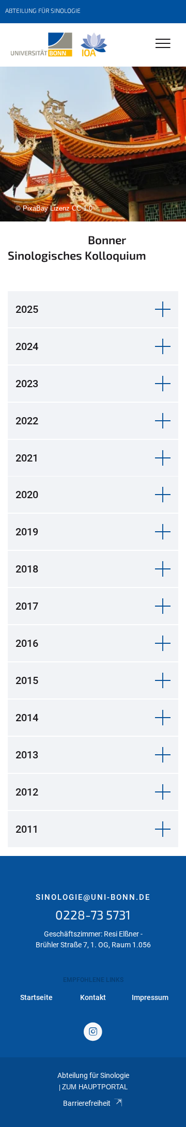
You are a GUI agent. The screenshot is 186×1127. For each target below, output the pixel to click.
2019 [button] (27, 532)
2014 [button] (27, 717)
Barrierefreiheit (87, 1103)
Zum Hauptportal (95, 1087)
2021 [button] (27, 458)
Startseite (36, 997)
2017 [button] (27, 606)
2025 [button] (27, 309)
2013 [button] (27, 755)
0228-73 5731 (93, 914)
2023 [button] (27, 383)
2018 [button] (27, 569)
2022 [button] (27, 421)
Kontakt (93, 997)
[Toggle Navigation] (163, 44)
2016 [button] (27, 643)
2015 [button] (27, 680)
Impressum (150, 997)
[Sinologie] (59, 45)
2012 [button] (27, 792)
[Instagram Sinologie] (93, 1033)
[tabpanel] (93, 144)
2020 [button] (27, 494)
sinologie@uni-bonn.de (93, 897)
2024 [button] (27, 346)
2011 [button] (27, 829)
